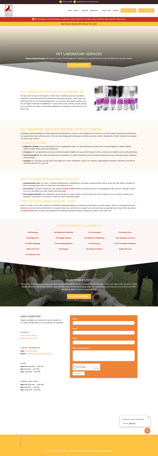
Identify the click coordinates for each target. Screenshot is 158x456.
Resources (94, 10)
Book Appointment (146, 10)
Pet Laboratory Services (125, 238)
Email (75, 328)
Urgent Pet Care (125, 249)
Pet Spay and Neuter (94, 249)
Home (70, 10)
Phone (75, 338)
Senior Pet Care (32, 249)
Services (85, 10)
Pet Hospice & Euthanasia (94, 238)
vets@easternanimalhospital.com (39, 354)
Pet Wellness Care (32, 254)
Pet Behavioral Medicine (63, 232)
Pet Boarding (33, 232)
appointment (28, 211)
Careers (115, 10)
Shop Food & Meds (128, 10)
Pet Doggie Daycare (63, 238)
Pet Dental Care (125, 232)
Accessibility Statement (105, 451)
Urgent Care (106, 10)
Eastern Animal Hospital (35, 58)
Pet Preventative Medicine (125, 243)
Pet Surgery (63, 249)
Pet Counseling (94, 232)
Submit (78, 373)
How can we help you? (81, 348)
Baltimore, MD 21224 (28, 338)
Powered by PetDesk (75, 451)
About (76, 10)
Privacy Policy (90, 451)
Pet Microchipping (32, 243)
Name (75, 319)
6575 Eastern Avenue (28, 335)
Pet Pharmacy (94, 243)
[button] (147, 430)
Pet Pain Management (63, 243)
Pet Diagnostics (32, 238)
